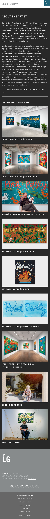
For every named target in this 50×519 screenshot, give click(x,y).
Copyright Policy (25, 498)
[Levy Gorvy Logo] (6, 462)
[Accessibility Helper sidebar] (47, 3)
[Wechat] (27, 486)
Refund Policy (25, 505)
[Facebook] (17, 486)
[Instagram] (12, 486)
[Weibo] (32, 486)
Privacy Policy (24, 502)
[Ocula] (37, 486)
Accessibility (25, 512)
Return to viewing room (16, 102)
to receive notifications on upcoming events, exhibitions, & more (19, 476)
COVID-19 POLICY (25, 515)
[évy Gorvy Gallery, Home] (10, 4)
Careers (25, 508)
